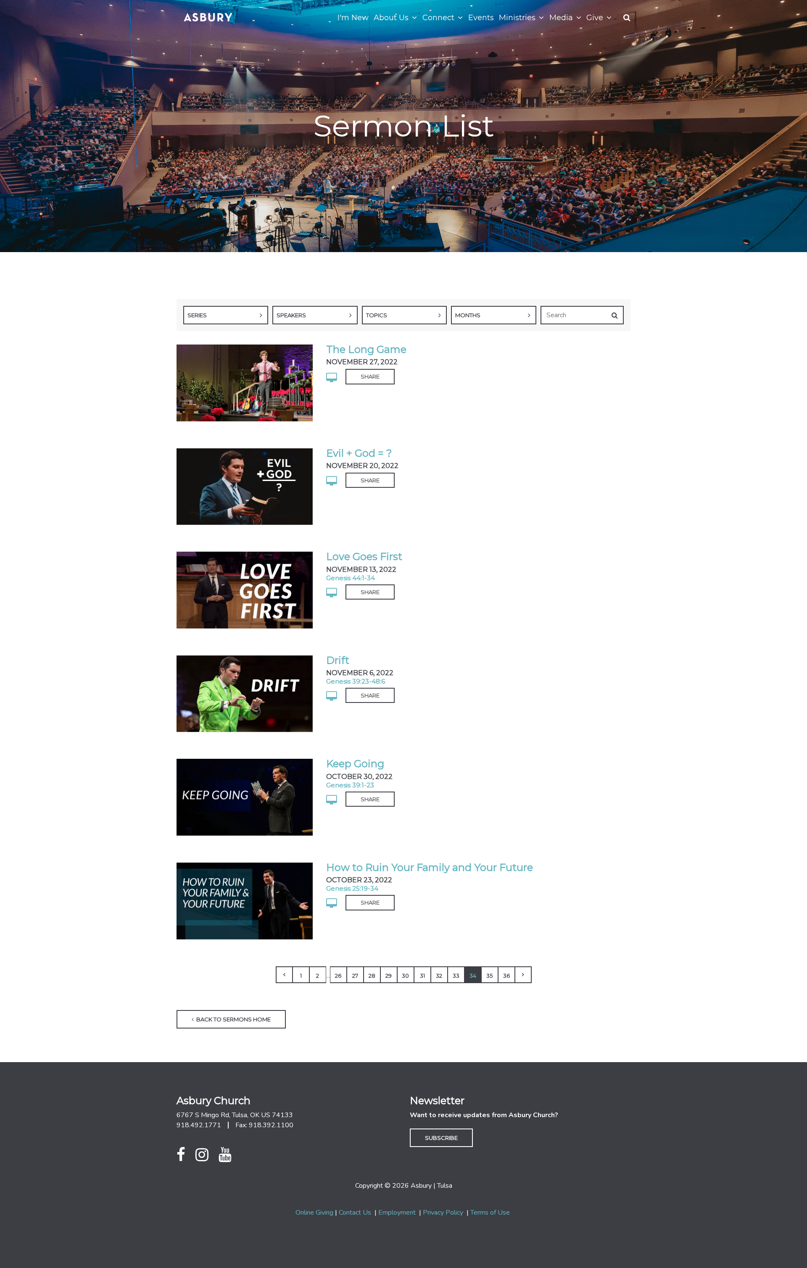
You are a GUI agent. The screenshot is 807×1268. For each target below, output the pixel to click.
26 (338, 975)
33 (456, 975)
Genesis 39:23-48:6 (355, 681)
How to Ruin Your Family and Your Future (429, 867)
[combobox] (225, 315)
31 (422, 975)
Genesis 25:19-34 (352, 888)
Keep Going (355, 764)
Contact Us (355, 1212)
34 (472, 975)
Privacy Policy (443, 1212)
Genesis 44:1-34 (350, 578)
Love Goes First (364, 556)
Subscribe (441, 1137)
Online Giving (314, 1212)
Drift (337, 660)
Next (523, 974)
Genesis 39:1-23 (350, 785)
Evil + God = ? (359, 453)
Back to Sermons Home (233, 1019)
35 (489, 975)
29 (388, 975)
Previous (284, 974)
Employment (397, 1212)
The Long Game (366, 349)
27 (355, 975)
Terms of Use (490, 1212)
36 (506, 975)
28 (372, 975)
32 (439, 975)
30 (405, 975)
